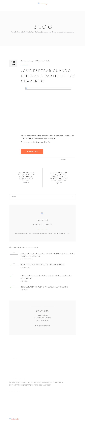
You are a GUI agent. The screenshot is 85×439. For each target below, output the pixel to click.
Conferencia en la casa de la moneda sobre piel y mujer (26, 176)
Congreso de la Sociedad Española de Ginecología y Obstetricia (59, 176)
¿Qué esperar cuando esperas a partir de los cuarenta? (48, 75)
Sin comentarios (26, 61)
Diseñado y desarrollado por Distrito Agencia (42, 426)
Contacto (72, 434)
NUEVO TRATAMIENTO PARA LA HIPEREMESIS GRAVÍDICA (42, 265)
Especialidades (52, 434)
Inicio (44, 434)
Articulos (36, 32)
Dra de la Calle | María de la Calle (21, 32)
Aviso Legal (63, 434)
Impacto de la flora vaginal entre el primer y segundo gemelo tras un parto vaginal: (36, 382)
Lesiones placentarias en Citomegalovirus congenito (44, 287)
